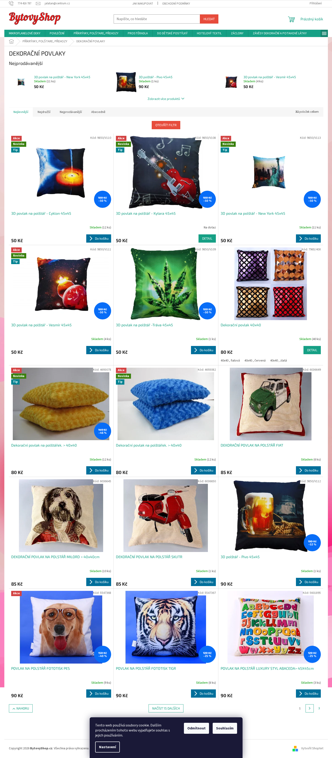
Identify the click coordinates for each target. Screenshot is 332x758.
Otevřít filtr (166, 125)
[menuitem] (24, 33)
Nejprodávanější (71, 112)
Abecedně (98, 112)
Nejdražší (44, 112)
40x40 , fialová (230, 360)
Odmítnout (196, 728)
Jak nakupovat (142, 4)
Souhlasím (225, 728)
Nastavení (107, 747)
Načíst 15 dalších (166, 708)
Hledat (209, 19)
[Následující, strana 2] (310, 708)
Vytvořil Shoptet (312, 748)
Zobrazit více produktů (164, 99)
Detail (207, 238)
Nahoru (22, 708)
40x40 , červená (255, 360)
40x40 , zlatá (278, 360)
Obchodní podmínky (176, 4)
